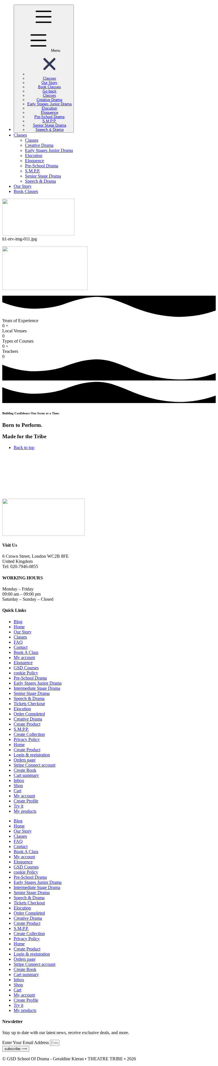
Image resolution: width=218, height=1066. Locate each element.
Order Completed (29, 713)
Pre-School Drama (30, 678)
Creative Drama (28, 719)
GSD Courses (26, 667)
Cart (17, 790)
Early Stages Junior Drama (38, 683)
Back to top (24, 447)
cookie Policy (26, 672)
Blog (18, 621)
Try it (18, 806)
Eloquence (23, 662)
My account (24, 657)
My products (25, 811)
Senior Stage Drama (32, 693)
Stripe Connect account (34, 765)
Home (19, 626)
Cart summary (26, 775)
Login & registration (32, 754)
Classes (20, 637)
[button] (49, 74)
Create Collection (29, 734)
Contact (21, 647)
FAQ (18, 642)
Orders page (24, 760)
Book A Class (26, 652)
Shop (18, 785)
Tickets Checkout (29, 703)
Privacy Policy (27, 739)
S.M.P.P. (21, 729)
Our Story (23, 631)
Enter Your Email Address (26, 1042)
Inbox (19, 780)
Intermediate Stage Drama (37, 688)
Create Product (27, 724)
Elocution (22, 708)
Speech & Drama (29, 698)
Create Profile (26, 801)
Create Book (25, 770)
